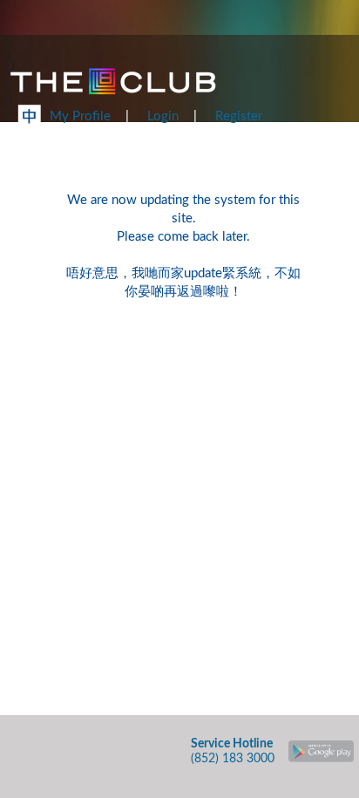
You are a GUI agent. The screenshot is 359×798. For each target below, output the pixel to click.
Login (163, 116)
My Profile (80, 116)
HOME (309, 130)
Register (238, 116)
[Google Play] (321, 747)
